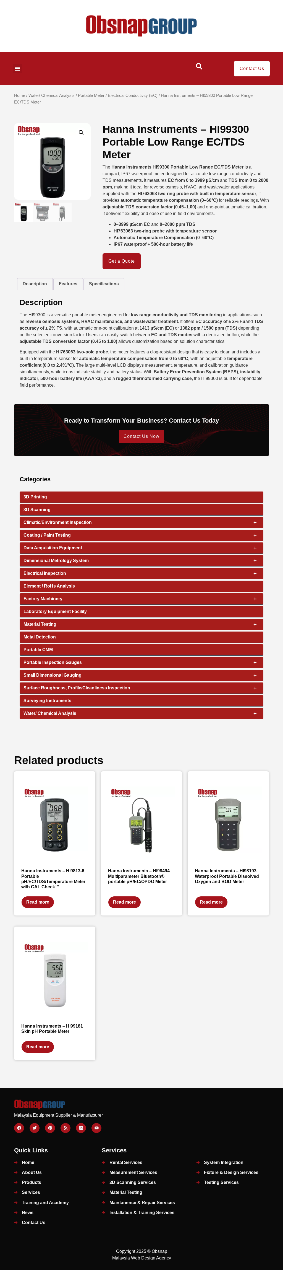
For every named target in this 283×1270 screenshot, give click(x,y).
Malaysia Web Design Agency (141, 1258)
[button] (17, 68)
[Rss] (65, 1128)
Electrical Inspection (140, 573)
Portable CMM (38, 649)
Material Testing (140, 624)
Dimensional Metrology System (140, 561)
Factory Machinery (140, 599)
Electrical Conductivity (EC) (133, 95)
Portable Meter (91, 95)
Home (19, 95)
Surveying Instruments (47, 700)
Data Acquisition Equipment (140, 548)
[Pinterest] (50, 1128)
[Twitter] (35, 1128)
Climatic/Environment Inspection (140, 522)
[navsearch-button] (199, 68)
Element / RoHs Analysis (49, 586)
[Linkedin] (81, 1128)
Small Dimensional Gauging (140, 675)
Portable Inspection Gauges (140, 662)
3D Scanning (37, 509)
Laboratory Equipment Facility (55, 611)
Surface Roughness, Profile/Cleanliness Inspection (140, 688)
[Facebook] (19, 1128)
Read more (37, 902)
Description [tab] (35, 283)
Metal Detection (39, 637)
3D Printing (35, 497)
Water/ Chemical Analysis (51, 95)
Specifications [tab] (104, 283)
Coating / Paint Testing (140, 535)
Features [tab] (68, 283)
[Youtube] (96, 1128)
